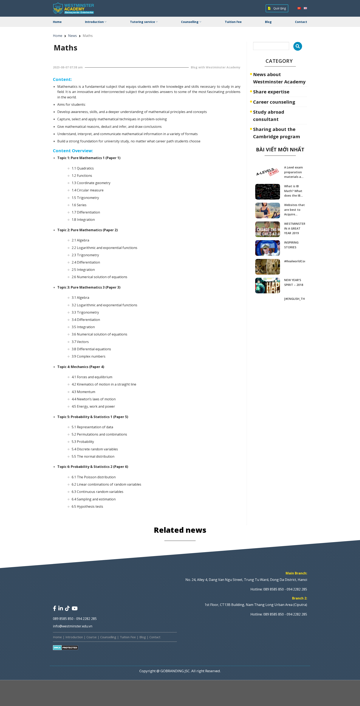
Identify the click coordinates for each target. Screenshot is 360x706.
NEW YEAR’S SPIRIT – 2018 (293, 282)
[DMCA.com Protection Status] (65, 647)
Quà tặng (279, 8)
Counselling (190, 22)
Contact (301, 22)
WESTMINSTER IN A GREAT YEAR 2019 (294, 228)
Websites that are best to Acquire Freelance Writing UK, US (294, 210)
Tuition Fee (233, 22)
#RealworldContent (294, 261)
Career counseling (274, 102)
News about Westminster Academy (279, 78)
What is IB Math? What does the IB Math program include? (293, 191)
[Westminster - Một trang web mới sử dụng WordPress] (74, 8)
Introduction (94, 22)
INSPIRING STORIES (291, 244)
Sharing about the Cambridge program (276, 132)
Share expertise (271, 91)
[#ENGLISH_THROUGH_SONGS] (294, 299)
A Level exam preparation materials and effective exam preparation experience (294, 172)
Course (91, 637)
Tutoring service (142, 22)
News (72, 35)
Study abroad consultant (268, 115)
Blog (268, 22)
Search (297, 46)
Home (57, 22)
